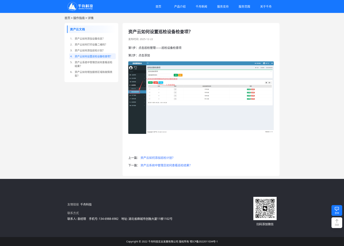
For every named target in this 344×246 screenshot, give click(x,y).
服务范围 (244, 6)
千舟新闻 (201, 6)
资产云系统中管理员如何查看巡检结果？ (166, 165)
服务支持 (223, 6)
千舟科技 (86, 204)
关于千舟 (266, 6)
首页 (158, 6)
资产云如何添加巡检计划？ (157, 158)
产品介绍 (180, 6)
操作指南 (79, 18)
